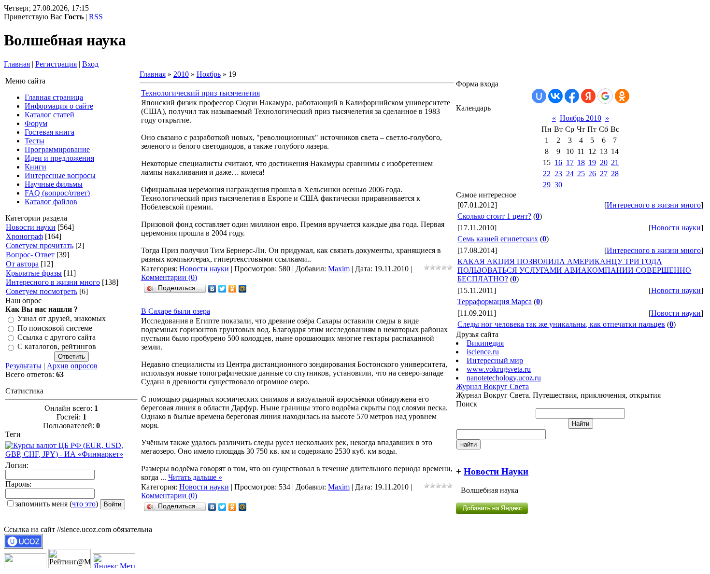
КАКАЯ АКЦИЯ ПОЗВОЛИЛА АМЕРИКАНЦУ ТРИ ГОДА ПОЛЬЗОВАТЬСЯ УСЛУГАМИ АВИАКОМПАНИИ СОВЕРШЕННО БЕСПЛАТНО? (574, 270)
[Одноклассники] (232, 288)
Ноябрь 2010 (580, 118)
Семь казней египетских (497, 239)
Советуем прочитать (39, 245)
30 (558, 185)
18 (581, 162)
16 (558, 162)
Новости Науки (496, 471)
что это (84, 504)
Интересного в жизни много (53, 282)
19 (592, 162)
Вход (90, 64)
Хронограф (24, 236)
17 (570, 162)
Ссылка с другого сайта (56, 337)
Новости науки (31, 227)
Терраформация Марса (494, 301)
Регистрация (56, 64)
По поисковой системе (54, 328)
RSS (96, 17)
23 (558, 173)
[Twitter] (222, 288)
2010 (181, 74)
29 (547, 185)
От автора (22, 264)
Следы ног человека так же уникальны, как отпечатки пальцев (561, 324)
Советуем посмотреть (41, 291)
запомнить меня (41, 504)
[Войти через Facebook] (572, 96)
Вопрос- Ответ (30, 255)
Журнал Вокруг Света (492, 386)
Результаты (23, 366)
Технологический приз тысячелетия (200, 93)
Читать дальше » (195, 477)
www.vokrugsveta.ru (499, 369)
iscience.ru (483, 352)
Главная (17, 64)
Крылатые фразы (34, 273)
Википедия (485, 343)
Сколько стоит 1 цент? (494, 216)
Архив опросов (72, 366)
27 (604, 173)
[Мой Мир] (243, 288)
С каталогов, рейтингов (56, 347)
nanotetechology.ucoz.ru (504, 378)
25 (581, 173)
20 (604, 162)
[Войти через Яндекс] (588, 96)
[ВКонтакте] (212, 288)
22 (547, 173)
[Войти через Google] (605, 96)
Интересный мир (495, 360)
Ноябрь (209, 74)
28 (615, 173)
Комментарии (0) (169, 277)
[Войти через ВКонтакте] (555, 96)
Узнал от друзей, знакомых (61, 319)
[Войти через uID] (539, 96)
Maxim (339, 269)
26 (592, 173)
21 (615, 162)
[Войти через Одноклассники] (622, 96)
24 (570, 173)
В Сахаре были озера (175, 311)
